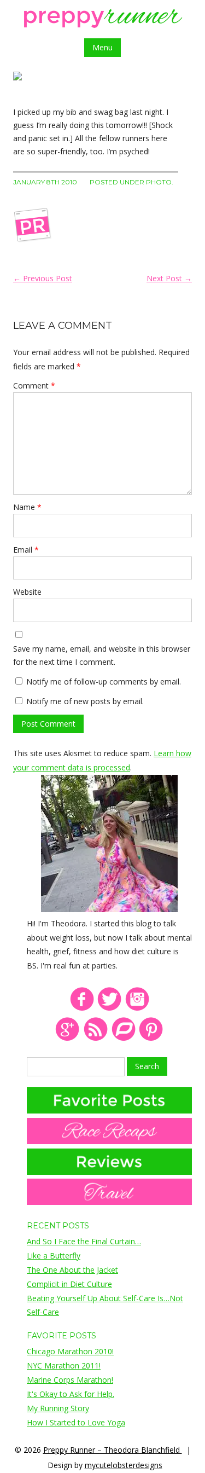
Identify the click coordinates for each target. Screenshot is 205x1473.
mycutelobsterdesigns (123, 1465)
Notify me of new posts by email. (85, 701)
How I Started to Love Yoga (76, 1422)
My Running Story (58, 1408)
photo (159, 182)
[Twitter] (109, 1009)
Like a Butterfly (53, 1255)
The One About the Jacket (72, 1270)
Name (27, 507)
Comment (34, 385)
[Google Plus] (67, 1039)
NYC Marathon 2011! (64, 1365)
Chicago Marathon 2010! (70, 1351)
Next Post (169, 278)
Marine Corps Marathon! (70, 1380)
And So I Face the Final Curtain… (84, 1241)
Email (26, 549)
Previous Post (42, 278)
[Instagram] (137, 1009)
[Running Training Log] (123, 1039)
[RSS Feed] (95, 1039)
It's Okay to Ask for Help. (70, 1394)
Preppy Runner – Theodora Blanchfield (112, 1450)
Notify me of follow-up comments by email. (103, 681)
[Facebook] (82, 1009)
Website (27, 592)
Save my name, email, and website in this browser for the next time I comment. (101, 655)
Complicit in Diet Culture (69, 1284)
